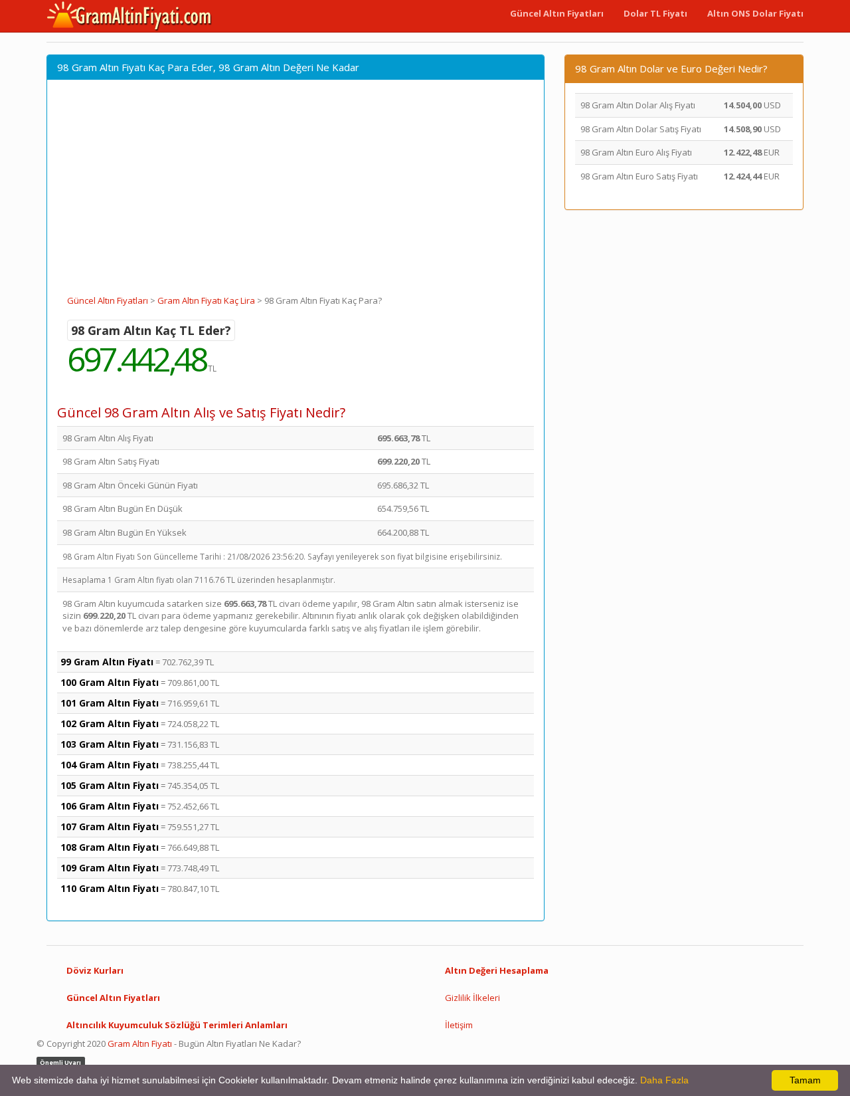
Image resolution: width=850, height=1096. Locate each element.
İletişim (459, 1025)
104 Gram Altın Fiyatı (109, 764)
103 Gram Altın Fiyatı (109, 744)
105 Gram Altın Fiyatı (109, 785)
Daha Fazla (664, 1080)
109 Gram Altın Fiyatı (109, 867)
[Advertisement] (295, 195)
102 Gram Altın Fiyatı (109, 723)
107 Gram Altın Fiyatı (109, 826)
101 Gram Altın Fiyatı (109, 703)
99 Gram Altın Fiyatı (106, 661)
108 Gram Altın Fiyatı (109, 847)
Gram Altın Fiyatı (140, 1043)
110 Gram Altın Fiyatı (109, 888)
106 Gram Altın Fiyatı (109, 806)
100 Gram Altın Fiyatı (109, 682)
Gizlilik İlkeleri (472, 998)
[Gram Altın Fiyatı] (129, 16)
